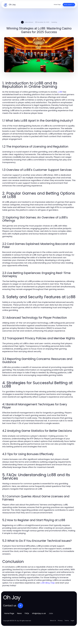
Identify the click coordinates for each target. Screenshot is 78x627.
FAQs (27, 613)
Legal (72, 620)
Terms (66, 620)
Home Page (9, 613)
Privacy (60, 620)
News (19, 613)
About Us (53, 620)
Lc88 (60, 92)
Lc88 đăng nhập (47, 583)
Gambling (54, 22)
